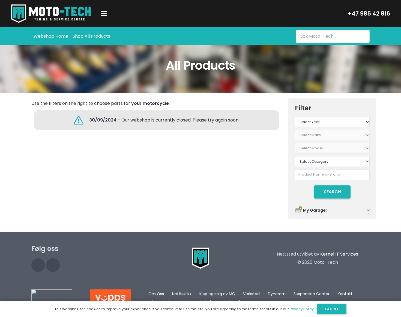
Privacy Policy (302, 309)
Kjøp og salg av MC (217, 294)
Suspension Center (312, 294)
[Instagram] (38, 265)
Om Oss (156, 294)
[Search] (364, 36)
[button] (103, 14)
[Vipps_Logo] (110, 297)
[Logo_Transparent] (51, 13)
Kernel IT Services (339, 254)
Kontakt (345, 294)
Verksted (251, 294)
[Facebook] (53, 265)
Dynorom (277, 294)
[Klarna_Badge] (51, 297)
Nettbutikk (181, 294)
